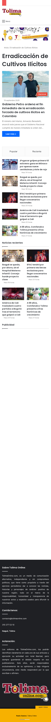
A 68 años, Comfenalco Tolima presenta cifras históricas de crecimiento (33, 229)
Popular (13, 151)
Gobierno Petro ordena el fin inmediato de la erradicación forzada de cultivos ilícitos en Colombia (23, 110)
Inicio (6, 47)
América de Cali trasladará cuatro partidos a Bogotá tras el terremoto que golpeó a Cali (34, 215)
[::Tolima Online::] (12, 12)
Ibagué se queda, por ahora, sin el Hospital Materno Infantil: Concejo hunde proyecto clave (33, 181)
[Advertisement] (25, 442)
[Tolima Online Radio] (25, 34)
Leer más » (11, 134)
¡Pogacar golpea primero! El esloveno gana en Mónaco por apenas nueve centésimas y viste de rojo (34, 165)
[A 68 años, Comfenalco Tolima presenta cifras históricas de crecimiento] (10, 230)
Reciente (36, 151)
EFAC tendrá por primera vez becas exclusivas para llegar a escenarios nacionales (33, 198)
